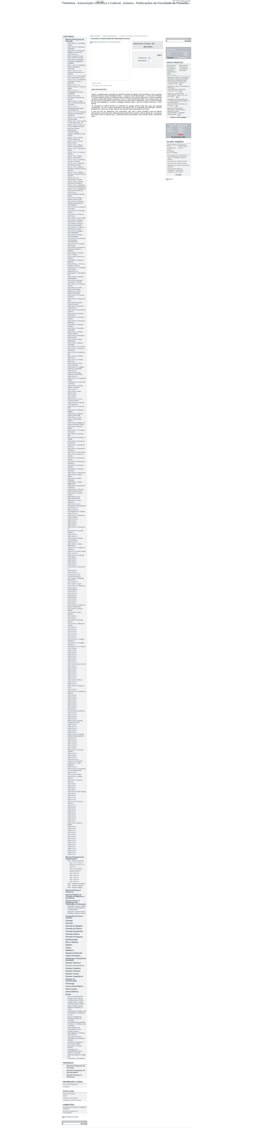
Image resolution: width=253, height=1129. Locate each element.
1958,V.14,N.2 (72, 738)
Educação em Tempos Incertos (177, 161)
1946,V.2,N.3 (72, 842)
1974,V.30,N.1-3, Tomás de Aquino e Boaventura (76, 605)
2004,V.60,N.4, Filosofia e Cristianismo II (76, 307)
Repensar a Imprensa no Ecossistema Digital (76, 1043)
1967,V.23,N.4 (72, 662)
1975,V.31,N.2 (72, 599)
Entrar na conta (185, 1)
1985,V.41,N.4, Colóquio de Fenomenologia (76, 516)
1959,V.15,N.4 (72, 726)
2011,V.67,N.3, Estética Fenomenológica (75, 235)
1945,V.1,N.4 (72, 848)
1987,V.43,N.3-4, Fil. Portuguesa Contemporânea (77, 505)
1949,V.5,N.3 (72, 817)
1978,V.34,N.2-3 (73, 572)
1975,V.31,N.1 (72, 601)
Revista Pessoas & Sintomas (73, 891)
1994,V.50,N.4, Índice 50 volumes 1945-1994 (75, 414)
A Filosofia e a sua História (76, 1058)
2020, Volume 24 (74, 879)
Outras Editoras (72, 992)
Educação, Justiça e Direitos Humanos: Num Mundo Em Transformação (77, 907)
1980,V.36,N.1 (72, 561)
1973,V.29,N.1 (72, 618)
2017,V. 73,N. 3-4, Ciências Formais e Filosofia (76, 160)
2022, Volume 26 (74, 875)
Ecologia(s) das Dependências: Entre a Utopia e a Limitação (75, 1051)
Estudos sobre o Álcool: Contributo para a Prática (76, 999)
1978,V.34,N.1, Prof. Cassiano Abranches (74, 575)
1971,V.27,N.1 (72, 637)
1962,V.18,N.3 (72, 705)
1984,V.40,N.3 (72, 525)
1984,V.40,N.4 (72, 523)
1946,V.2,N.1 (72, 846)
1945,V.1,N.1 (72, 854)
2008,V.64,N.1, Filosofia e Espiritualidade (76, 277)
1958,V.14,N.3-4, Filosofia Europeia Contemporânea (76, 735)
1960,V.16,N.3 (72, 719)
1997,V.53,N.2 (72, 395)
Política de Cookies (69, 1094)
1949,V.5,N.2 (72, 819)
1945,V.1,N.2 (72, 852)
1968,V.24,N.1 (72, 660)
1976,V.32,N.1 (72, 591)
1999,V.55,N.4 (72, 370)
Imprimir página (96, 83)
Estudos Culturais (73, 971)
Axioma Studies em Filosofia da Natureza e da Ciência (75, 896)
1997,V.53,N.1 (72, 397)
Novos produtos (175, 63)
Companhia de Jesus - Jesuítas (75, 917)
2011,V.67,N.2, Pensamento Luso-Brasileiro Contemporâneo (76, 240)
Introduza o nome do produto (72, 1121)
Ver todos (178, 174)
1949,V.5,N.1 (72, 821)
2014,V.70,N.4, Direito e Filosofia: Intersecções (75, 198)
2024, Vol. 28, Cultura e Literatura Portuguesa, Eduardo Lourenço (76, 870)
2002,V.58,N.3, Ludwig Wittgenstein (75, 340)
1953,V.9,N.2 (72, 785)
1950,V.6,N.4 (72, 807)
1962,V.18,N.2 (72, 707)
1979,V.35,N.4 (72, 563)
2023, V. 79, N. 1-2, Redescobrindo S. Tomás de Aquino (77, 86)
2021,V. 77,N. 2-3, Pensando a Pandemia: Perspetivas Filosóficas (77, 113)
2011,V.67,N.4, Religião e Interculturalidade (75, 231)
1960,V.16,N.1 (72, 724)
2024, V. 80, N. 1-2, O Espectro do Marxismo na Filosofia (76, 72)
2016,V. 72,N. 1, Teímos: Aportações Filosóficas (75, 182)
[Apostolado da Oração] (70, 1116)
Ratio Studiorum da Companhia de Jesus (74, 1028)
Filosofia (69, 923)
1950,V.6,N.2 (72, 811)
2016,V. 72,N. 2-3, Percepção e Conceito (75, 178)
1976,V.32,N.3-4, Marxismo (76, 586)
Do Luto (70, 1015)
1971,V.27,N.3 (72, 633)
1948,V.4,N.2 (72, 828)
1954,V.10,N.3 (72, 772)
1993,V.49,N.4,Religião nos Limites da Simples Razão (76, 423)
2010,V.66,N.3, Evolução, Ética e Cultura (76, 253)
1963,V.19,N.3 (72, 697)
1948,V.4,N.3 (72, 826)
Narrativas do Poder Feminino (177, 163)
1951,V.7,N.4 (72, 797)
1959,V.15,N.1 (72, 732)
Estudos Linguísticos (74, 976)
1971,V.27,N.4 (72, 631)
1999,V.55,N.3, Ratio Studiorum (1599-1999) (75, 373)
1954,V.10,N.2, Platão (74, 774)
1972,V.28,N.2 (72, 627)
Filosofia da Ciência (74, 929)
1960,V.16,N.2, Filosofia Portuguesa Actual (75, 721)
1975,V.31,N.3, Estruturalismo (72, 596)
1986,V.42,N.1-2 (73, 513)
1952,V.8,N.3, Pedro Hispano (77, 791)
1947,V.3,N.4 (72, 834)
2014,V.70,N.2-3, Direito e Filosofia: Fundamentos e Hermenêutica (76, 203)
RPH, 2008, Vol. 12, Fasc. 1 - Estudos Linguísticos (183, 127)
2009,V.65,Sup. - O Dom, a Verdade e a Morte (76, 264)
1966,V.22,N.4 (72, 670)
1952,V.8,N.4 (72, 789)
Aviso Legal (68, 1091)
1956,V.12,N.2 (72, 755)
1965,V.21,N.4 (72, 678)
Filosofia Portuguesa (74, 937)
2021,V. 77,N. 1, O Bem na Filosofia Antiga (76, 118)
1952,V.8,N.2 (72, 793)
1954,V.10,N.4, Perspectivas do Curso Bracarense (77, 769)
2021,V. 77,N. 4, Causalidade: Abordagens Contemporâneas (76, 108)
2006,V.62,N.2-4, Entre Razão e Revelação (75, 288)
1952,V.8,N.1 (72, 795)
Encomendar (183, 57)
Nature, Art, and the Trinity (175, 93)
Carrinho (171, 46)
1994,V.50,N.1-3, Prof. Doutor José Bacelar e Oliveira (75, 419)
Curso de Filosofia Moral (75, 996)
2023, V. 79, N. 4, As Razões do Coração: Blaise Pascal (77, 76)
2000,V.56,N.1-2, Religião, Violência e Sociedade (76, 367)
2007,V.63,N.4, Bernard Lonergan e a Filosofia (75, 281)
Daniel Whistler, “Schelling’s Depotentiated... (176, 113)
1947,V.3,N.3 (72, 832)
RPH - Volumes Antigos (75, 887)
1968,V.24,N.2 (72, 658)
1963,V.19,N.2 (72, 699)
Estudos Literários (73, 968)
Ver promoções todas (178, 137)
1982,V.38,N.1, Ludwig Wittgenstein (75, 544)
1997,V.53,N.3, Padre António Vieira (74, 392)
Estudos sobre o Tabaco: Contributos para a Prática (76, 1003)
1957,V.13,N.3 (72, 744)
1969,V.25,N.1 (72, 652)
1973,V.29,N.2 (72, 616)
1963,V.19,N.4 (72, 695)
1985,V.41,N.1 (72, 521)
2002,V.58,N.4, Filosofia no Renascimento (76, 336)
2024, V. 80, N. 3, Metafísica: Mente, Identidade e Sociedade (77, 66)
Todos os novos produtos (178, 117)
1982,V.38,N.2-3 (73, 542)
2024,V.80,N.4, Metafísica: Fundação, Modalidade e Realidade (76, 61)
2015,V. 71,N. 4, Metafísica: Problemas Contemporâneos (77, 186)
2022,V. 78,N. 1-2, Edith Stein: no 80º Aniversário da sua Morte (76, 102)
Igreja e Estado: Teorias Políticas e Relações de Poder (75, 1007)
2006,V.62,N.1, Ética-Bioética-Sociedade (74, 292)
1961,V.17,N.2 (72, 713)
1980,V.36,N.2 (72, 559)
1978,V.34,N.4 (72, 570)
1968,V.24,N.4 (72, 654)
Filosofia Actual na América (76, 711)
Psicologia (70, 984)
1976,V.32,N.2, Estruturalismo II (73, 588)
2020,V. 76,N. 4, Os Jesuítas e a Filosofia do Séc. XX (77, 122)
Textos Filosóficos (73, 956)
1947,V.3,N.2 (72, 836)
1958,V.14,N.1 (72, 740)
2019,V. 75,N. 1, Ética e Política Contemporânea (75, 145)
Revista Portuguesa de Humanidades (75, 858)
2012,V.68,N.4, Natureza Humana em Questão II (75, 220)
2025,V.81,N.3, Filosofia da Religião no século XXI (76, 51)
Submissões (68, 1105)
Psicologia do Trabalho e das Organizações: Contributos (77, 1012)
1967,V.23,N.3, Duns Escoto (77, 664)
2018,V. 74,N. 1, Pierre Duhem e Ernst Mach (75, 156)
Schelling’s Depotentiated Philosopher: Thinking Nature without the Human (176, 109)
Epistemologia (71, 940)
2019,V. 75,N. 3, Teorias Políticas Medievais (75, 138)
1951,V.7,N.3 (72, 799)
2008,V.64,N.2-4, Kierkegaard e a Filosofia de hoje (76, 272)
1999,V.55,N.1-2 (73, 376)
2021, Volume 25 (74, 877)
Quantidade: (142, 61)
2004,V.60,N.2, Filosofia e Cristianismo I (76, 314)
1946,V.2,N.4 (72, 840)
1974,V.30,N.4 (72, 603)
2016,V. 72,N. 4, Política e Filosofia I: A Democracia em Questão (77, 174)
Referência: (142, 58)
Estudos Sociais (72, 974)
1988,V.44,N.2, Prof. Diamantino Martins (74, 497)
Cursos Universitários (74, 986)
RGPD (65, 1096)
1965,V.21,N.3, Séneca (75, 680)
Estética (69, 945)
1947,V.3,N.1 (72, 838)
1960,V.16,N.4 (72, 717)
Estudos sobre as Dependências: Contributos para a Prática (76, 1032)
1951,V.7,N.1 (72, 805)
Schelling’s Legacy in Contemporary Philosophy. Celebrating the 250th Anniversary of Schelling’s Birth (178, 79)
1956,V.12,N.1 (72, 757)
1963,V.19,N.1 (72, 701)
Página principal (95, 36)
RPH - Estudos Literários (76, 885)
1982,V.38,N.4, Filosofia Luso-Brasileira (75, 539)
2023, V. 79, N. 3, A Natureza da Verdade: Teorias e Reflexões (77, 81)
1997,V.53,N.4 (72, 389)
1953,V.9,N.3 (72, 783)
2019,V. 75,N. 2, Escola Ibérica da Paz (75, 142)
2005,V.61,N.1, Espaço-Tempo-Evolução (75, 303)
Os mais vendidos (175, 142)
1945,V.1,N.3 (72, 850)
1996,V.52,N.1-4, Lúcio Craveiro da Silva (75, 399)
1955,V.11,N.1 (72, 767)
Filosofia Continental (74, 931)
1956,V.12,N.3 (72, 753)
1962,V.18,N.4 (72, 703)
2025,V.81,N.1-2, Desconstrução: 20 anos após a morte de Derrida (75, 56)
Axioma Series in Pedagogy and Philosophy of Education (76, 902)
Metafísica (70, 950)
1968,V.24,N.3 (72, 656)
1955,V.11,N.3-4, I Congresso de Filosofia (75, 760)
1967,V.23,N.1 (72, 668)
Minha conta (172, 3)
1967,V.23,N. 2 (72, 666)
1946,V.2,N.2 (72, 844)
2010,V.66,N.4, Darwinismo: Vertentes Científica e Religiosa (76, 249)
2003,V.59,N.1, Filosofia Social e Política (75, 332)
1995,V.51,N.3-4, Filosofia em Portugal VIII (76, 403)
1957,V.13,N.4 (72, 742)
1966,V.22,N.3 (72, 672)
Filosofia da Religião (74, 926)
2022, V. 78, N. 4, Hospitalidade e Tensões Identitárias (75, 92)
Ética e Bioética (72, 942)
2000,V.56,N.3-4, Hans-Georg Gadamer (75, 364)
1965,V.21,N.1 (72, 684)
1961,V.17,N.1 (72, 715)
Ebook (68, 994)
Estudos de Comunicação (71, 980)
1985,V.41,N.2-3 (73, 519)
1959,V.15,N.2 (72, 730)
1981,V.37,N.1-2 (73, 553)
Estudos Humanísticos (75, 966)
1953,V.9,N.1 (72, 787)
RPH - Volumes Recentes (76, 861)
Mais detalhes (148, 46)
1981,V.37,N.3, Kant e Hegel (77, 551)
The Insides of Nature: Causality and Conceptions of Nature (76, 1038)
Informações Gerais (73, 1082)
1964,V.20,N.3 (72, 689)
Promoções (172, 122)
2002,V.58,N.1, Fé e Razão (76, 346)
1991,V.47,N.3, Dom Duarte (76, 452)
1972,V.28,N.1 (72, 629)
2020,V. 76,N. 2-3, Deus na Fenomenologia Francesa (76, 125)
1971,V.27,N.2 (72, 635)
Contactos (66, 1086)
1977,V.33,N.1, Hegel (74, 584)
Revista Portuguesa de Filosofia (75, 40)
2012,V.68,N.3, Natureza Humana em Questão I (75, 224)
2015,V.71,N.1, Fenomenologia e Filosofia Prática (76, 194)
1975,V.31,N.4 (72, 593)
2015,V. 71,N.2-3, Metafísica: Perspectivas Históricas (77, 189)
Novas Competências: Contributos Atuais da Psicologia (75, 1018)
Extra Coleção (71, 989)
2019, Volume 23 (74, 881)
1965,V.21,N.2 (72, 682)
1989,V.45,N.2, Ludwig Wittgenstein (75, 482)
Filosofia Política (72, 934)
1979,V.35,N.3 (72, 565)
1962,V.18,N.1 (72, 709)
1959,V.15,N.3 (72, 728)
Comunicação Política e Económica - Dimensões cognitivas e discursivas (175, 170)
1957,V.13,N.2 (72, 746)
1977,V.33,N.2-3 (73, 582)
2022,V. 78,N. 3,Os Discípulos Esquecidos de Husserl (76, 97)
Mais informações (99, 89)
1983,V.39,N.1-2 (73, 536)
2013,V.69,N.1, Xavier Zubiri (76, 218)
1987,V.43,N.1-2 (73, 508)
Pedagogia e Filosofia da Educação (76, 959)
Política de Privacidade (70, 1098)
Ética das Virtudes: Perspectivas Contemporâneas (74, 130)
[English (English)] (98, 1)
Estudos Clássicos (73, 963)
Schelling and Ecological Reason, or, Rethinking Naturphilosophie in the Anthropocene (178, 101)
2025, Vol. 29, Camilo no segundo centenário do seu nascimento (77, 864)
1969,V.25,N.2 (72, 650)
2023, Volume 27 (74, 873)
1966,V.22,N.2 (72, 674)
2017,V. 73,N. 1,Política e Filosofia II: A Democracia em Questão (77, 168)
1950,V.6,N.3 (72, 809)
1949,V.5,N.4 (72, 815)
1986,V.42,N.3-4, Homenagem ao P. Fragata (76, 510)
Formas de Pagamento (70, 1084)
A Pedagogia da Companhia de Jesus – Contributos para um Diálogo (77, 1023)
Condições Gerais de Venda (72, 1100)
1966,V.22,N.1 (72, 676)
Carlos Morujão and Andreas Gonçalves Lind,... (176, 82)
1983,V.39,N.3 (72, 534)
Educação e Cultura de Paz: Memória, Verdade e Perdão (77, 912)
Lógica (68, 948)
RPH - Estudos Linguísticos (76, 883)
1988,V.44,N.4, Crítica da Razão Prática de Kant (76, 490)
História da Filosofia (74, 953)
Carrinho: (183, 3)
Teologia (69, 921)
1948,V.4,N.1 (72, 830)
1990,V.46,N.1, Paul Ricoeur (77, 472)
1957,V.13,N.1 (72, 748)
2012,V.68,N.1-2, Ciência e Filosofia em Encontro (76, 228)
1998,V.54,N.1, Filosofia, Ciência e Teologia (75, 386)
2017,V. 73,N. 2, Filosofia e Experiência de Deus (76, 164)
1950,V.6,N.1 (72, 813)
